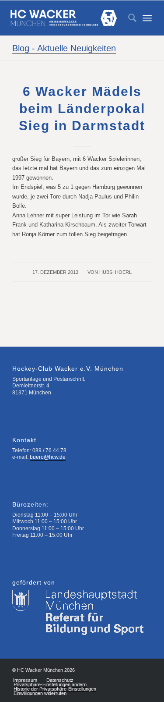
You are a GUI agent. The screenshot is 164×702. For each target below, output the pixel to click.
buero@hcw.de (48, 457)
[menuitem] (127, 17)
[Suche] (127, 17)
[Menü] (147, 17)
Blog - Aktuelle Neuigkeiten (64, 48)
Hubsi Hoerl (115, 272)
